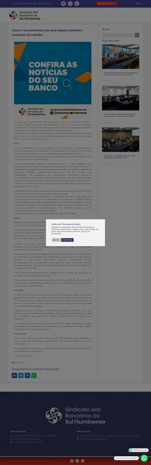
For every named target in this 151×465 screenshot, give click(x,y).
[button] (144, 458)
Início (66, 15)
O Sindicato (77, 15)
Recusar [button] (56, 240)
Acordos (136, 15)
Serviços (109, 15)
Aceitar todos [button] (67, 240)
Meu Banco (94, 15)
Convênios (123, 15)
